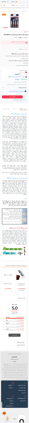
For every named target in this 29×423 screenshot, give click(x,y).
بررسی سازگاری (22, 49)
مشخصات (14, 108)
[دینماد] (14, 418)
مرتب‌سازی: (22, 344)
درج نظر (14, 335)
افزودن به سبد (12, 96)
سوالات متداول (6, 108)
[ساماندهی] (7, 418)
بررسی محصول (23, 108)
